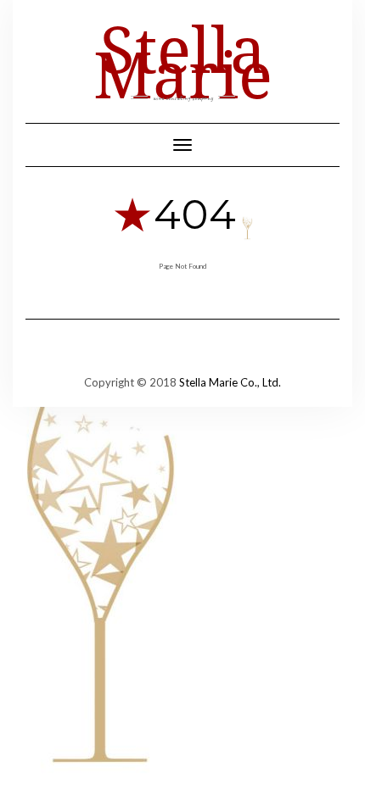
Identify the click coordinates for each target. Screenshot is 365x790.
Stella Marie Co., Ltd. (230, 382)
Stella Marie (182, 61)
